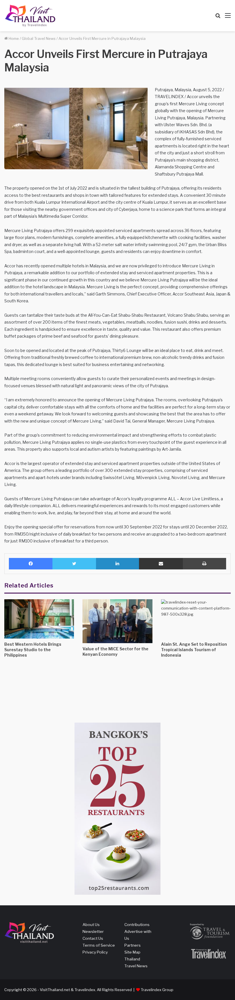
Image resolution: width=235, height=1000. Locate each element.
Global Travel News (39, 38)
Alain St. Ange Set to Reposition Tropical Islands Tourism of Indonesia (194, 649)
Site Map (132, 952)
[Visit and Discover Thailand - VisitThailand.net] (30, 15)
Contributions (137, 924)
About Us (91, 924)
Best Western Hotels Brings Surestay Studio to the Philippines (32, 649)
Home (13, 38)
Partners (132, 945)
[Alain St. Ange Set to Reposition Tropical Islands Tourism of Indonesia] (196, 619)
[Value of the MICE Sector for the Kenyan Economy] (117, 621)
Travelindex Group (157, 989)
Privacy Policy (95, 952)
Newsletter (93, 931)
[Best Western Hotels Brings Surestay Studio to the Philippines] (39, 619)
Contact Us (93, 938)
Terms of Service (99, 945)
